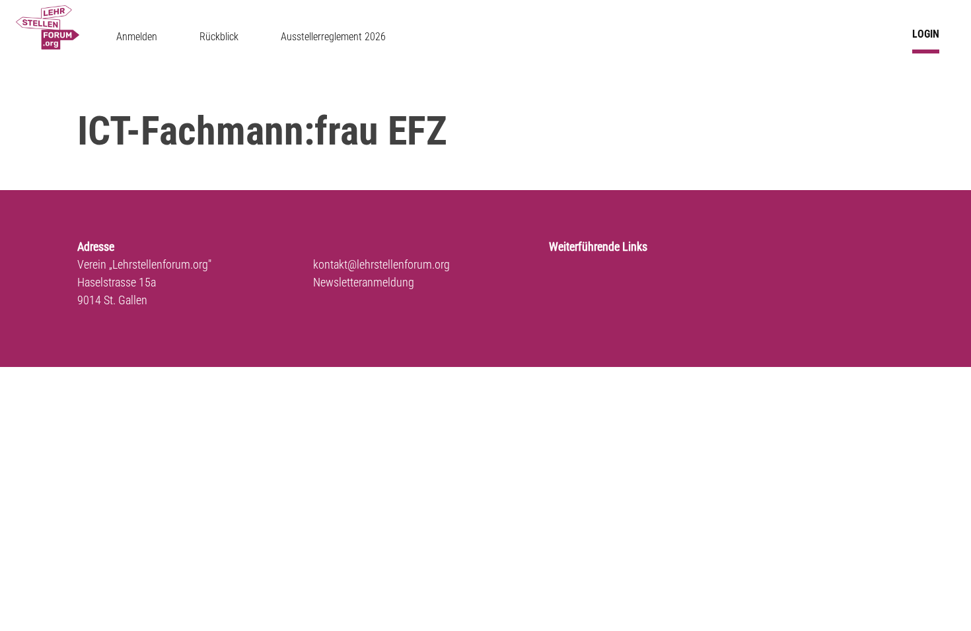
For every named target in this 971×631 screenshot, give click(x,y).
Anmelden (136, 36)
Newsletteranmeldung (363, 282)
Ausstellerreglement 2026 (333, 36)
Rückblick (218, 36)
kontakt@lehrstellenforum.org (381, 264)
